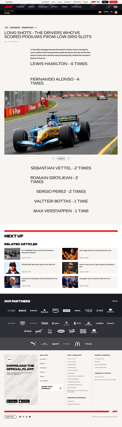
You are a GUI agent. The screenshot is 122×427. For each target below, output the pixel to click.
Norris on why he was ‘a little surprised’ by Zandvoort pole (96, 265)
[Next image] (68, 158)
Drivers (54, 6)
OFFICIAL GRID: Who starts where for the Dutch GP (38, 264)
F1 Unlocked (77, 6)
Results (31, 6)
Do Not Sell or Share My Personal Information (77, 391)
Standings (43, 6)
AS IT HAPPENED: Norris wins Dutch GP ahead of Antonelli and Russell (38, 251)
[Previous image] (53, 158)
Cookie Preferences (73, 404)
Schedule (20, 6)
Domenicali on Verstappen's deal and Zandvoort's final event (39, 279)
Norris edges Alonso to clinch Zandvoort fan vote (95, 250)
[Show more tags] (36, 27)
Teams (64, 6)
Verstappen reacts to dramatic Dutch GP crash (94, 278)
